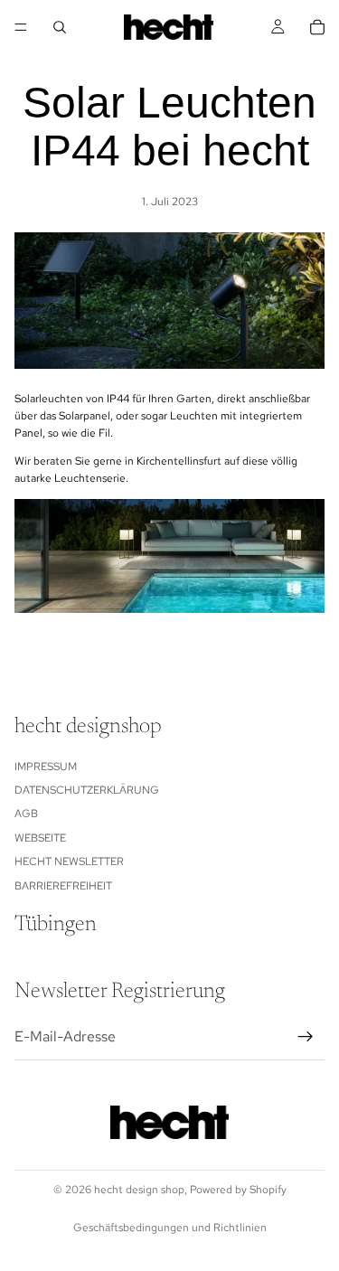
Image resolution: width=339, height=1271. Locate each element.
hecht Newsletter (69, 861)
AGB (26, 813)
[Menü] (21, 27)
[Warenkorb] (317, 27)
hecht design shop (139, 1189)
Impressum (45, 765)
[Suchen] (60, 27)
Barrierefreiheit (63, 885)
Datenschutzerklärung (86, 790)
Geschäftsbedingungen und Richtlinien (170, 1227)
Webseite (40, 837)
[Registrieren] (306, 1036)
